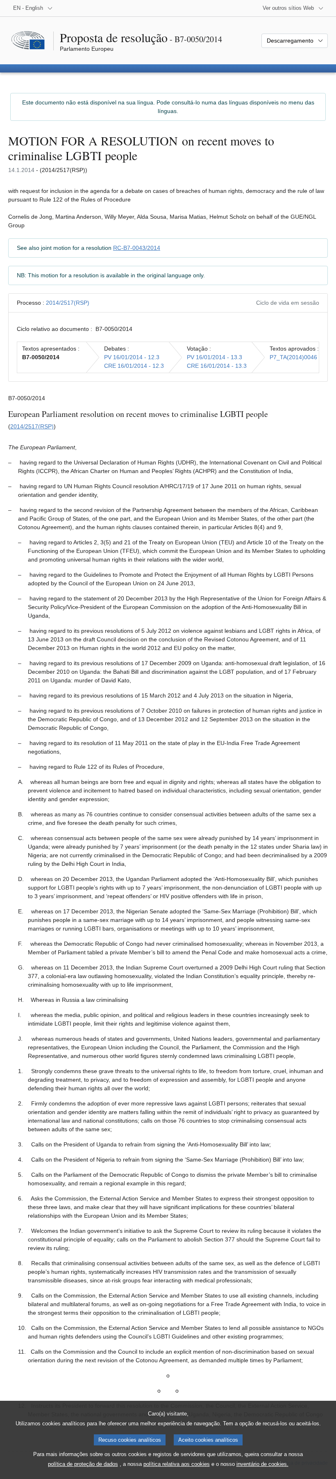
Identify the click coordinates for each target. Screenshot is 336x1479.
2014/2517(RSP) (67, 302)
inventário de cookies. (262, 1464)
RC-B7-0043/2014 (136, 248)
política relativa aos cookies (176, 1464)
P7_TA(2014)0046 (293, 357)
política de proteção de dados (83, 1464)
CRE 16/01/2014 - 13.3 (217, 365)
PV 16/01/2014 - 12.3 (131, 357)
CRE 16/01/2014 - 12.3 (134, 365)
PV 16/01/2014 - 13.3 (214, 357)
